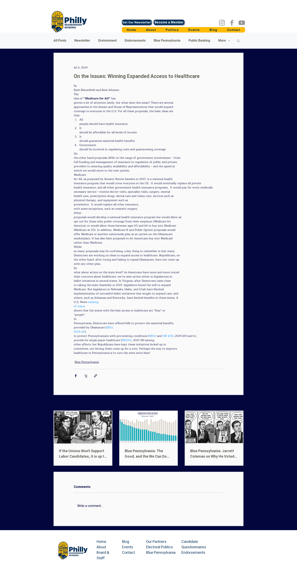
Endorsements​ (193, 552)
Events (127, 547)
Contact (128, 552)
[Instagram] (222, 23)
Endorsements (135, 40)
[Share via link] (95, 376)
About (101, 547)
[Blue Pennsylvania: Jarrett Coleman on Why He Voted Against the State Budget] (214, 427)
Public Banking (199, 40)
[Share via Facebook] (76, 376)
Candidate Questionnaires (193, 544)
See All (239, 403)
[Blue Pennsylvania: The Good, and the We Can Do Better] (148, 427)
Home (101, 541)
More (222, 40)
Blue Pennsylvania (167, 40)
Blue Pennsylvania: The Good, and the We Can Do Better (146, 453)
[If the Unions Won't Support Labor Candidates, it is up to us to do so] (83, 427)
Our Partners (156, 541)
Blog (125, 541)
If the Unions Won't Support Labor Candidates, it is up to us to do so (82, 453)
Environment (107, 40)
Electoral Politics (159, 547)
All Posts (60, 40)
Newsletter (82, 40)
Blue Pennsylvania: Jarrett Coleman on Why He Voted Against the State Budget (212, 453)
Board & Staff (103, 555)
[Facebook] (232, 23)
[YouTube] (242, 23)
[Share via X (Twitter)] (85, 376)
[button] (172, 30)
